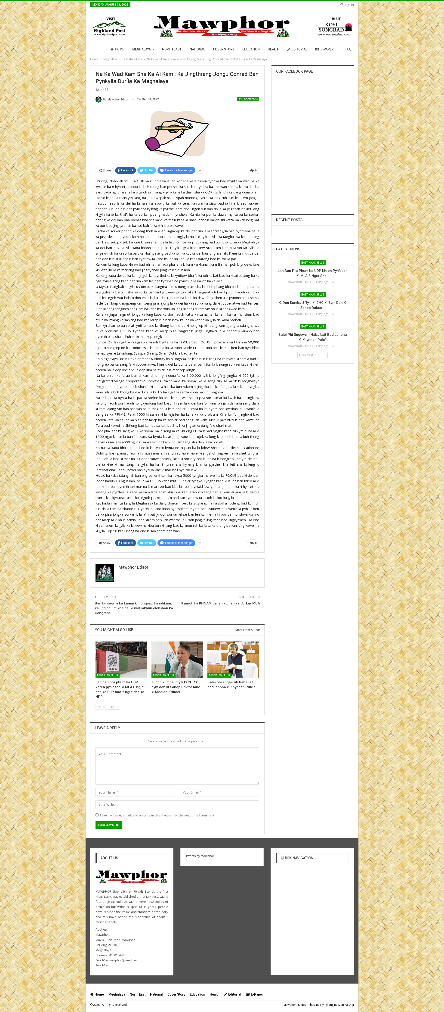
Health (273, 49)
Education (251, 49)
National (197, 49)
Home (119, 49)
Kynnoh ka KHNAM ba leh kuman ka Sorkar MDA (220, 603)
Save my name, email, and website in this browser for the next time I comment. (157, 815)
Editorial (299, 49)
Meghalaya (141, 49)
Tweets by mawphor (200, 856)
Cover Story (223, 49)
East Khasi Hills (248, 98)
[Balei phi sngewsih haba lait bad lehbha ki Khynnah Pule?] (233, 659)
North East (172, 49)
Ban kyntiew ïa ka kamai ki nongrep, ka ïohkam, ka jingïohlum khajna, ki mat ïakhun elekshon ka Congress (134, 608)
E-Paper (327, 49)
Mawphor (290, 1005)
